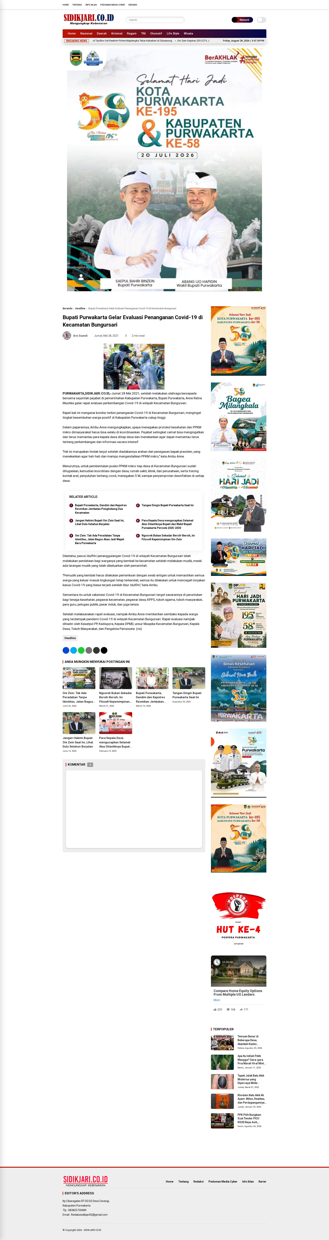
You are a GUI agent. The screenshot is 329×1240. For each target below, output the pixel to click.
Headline (80, 308)
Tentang (77, 5)
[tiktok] (264, 4)
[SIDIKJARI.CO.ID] (89, 24)
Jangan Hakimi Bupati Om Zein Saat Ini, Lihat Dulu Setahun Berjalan (99, 522)
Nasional (86, 33)
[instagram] (253, 4)
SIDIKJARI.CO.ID (92, 1230)
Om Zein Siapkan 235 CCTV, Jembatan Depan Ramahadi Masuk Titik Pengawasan (179, 40)
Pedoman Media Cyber (112, 5)
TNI (143, 33)
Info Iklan (91, 5)
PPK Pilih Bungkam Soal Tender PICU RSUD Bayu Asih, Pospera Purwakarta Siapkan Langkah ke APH (250, 1118)
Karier (262, 1181)
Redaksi (133, 5)
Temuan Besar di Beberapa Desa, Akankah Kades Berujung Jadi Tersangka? (248, 1040)
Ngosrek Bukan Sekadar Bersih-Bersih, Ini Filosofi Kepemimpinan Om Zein (168, 537)
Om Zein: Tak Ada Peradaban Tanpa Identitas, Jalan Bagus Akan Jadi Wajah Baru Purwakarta (99, 539)
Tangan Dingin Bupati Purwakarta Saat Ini (168, 505)
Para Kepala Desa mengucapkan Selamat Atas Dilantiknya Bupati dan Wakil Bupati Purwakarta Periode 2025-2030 (167, 524)
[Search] (181, 20)
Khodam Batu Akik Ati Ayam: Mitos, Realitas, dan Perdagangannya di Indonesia (251, 1099)
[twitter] (247, 4)
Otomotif (156, 33)
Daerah (102, 33)
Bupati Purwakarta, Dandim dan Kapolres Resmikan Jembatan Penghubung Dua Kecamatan (101, 509)
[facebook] (242, 4)
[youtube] (259, 4)
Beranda (67, 308)
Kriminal (116, 33)
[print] (88, 650)
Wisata (188, 33)
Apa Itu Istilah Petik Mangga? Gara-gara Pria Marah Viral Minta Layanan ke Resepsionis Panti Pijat (252, 1059)
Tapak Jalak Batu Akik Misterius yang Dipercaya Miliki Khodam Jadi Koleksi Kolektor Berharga (251, 1079)
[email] (96, 650)
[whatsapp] (81, 650)
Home (66, 5)
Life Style (173, 33)
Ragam (132, 33)
